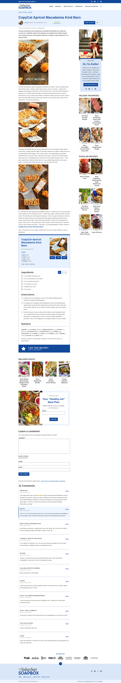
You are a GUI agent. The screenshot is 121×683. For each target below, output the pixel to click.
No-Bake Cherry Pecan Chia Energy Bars (30, 226)
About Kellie (68, 6)
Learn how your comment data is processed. (53, 481)
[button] (54, 22)
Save (52, 257)
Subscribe (54, 419)
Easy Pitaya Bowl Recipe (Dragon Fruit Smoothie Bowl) (24, 382)
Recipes (58, 6)
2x (62, 272)
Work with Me (46, 677)
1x (59, 272)
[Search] (101, 6)
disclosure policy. (41, 28)
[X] (97, 1)
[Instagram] (91, 1)
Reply (67, 491)
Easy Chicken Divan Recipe (51, 380)
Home (51, 6)
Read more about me (91, 84)
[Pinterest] (101, 1)
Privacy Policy (80, 681)
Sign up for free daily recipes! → (27, 1)
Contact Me (36, 677)
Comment (22, 438)
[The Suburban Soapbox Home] (24, 6)
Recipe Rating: (23, 456)
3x (65, 272)
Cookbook (79, 6)
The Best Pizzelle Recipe (85, 117)
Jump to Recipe (89, 22)
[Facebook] (94, 1)
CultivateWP (100, 681)
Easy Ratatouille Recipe (37, 380)
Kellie (26, 22)
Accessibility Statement (88, 681)
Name (20, 461)
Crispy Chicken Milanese (64, 380)
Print (64, 257)
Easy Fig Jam (97, 232)
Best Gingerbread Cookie (96, 147)
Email (44, 411)
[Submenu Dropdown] (61, 6)
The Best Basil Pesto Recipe (85, 208)
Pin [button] (58, 257)
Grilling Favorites (91, 6)
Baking (30, 12)
